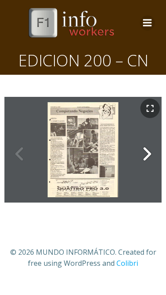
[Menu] (147, 23)
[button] (146, 154)
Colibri (127, 263)
